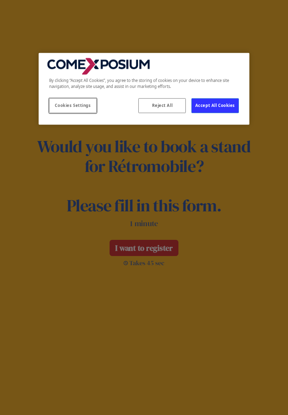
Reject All (162, 105)
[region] (144, 88)
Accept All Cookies (215, 105)
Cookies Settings (73, 105)
